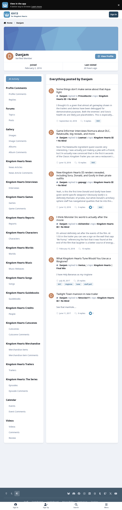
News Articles (15, 167)
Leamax (82, 137)
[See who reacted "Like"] (90, 207)
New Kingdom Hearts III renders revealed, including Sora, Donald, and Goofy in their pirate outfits (83, 175)
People (12, 313)
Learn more (5, 5)
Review (12, 438)
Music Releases (16, 268)
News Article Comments (21, 172)
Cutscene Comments (19, 334)
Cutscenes (14, 328)
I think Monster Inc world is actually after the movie (81, 218)
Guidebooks (15, 298)
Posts (11, 120)
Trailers (12, 370)
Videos (12, 426)
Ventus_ (82, 265)
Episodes (13, 385)
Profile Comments (17, 94)
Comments (14, 432)
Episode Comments (18, 391)
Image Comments (17, 141)
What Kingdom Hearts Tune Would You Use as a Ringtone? (83, 260)
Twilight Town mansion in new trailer (77, 294)
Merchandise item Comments (23, 355)
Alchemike (83, 223)
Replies (12, 99)
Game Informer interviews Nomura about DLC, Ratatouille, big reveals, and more (83, 132)
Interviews (14, 188)
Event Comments (17, 411)
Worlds (12, 253)
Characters (14, 238)
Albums (12, 146)
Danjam (63, 96)
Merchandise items (18, 349)
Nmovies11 (84, 297)
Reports (13, 223)
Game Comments (17, 208)
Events (12, 406)
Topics (12, 114)
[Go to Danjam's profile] (51, 90)
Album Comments (18, 152)
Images (12, 135)
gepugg (82, 182)
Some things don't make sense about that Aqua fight (83, 90)
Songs (12, 283)
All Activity (14, 78)
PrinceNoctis (84, 96)
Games (12, 203)
